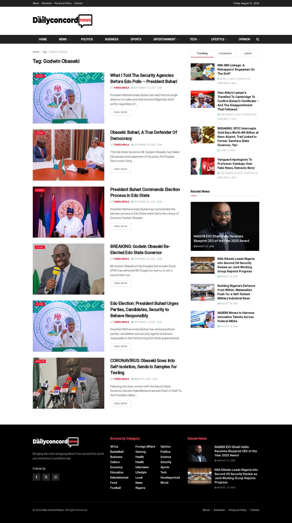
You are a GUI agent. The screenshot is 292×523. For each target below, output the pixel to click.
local (40, 76)
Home (43, 39)
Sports (136, 39)
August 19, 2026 (228, 276)
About (36, 3)
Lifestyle (217, 39)
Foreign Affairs (145, 446)
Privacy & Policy (63, 3)
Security (166, 462)
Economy (116, 467)
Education (116, 472)
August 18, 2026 (228, 303)
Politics (87, 39)
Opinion (244, 39)
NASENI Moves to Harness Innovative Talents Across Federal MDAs (236, 317)
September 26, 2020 (144, 88)
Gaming (140, 451)
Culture (115, 462)
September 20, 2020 (144, 145)
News (63, 39)
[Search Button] (257, 39)
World (164, 482)
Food (113, 482)
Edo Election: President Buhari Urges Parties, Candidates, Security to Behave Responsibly (144, 309)
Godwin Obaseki (58, 51)
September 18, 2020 (144, 322)
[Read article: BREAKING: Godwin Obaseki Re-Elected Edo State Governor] (68, 269)
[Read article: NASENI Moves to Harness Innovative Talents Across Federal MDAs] (203, 319)
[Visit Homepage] (62, 20)
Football (115, 487)
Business (111, 39)
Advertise (47, 3)
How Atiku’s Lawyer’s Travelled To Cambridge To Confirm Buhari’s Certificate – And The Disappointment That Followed (238, 101)
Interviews (142, 467)
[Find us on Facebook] (36, 477)
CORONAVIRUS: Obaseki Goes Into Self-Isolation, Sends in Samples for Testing (143, 366)
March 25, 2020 (141, 379)
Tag (44, 51)
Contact (78, 3)
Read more (122, 112)
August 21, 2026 (204, 246)
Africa (40, 361)
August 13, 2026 (228, 326)
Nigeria (140, 487)
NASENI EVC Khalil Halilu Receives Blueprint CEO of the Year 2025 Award (236, 451)
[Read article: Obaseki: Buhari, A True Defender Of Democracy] (68, 154)
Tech (193, 39)
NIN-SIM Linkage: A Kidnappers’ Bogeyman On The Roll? (236, 69)
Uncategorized (170, 477)
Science (166, 456)
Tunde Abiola (121, 88)
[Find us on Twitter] (46, 477)
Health (139, 456)
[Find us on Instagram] (55, 477)
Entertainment (165, 39)
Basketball (117, 451)
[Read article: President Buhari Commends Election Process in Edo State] (68, 212)
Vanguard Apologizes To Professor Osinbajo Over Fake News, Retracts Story (236, 164)
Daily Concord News (53, 510)
